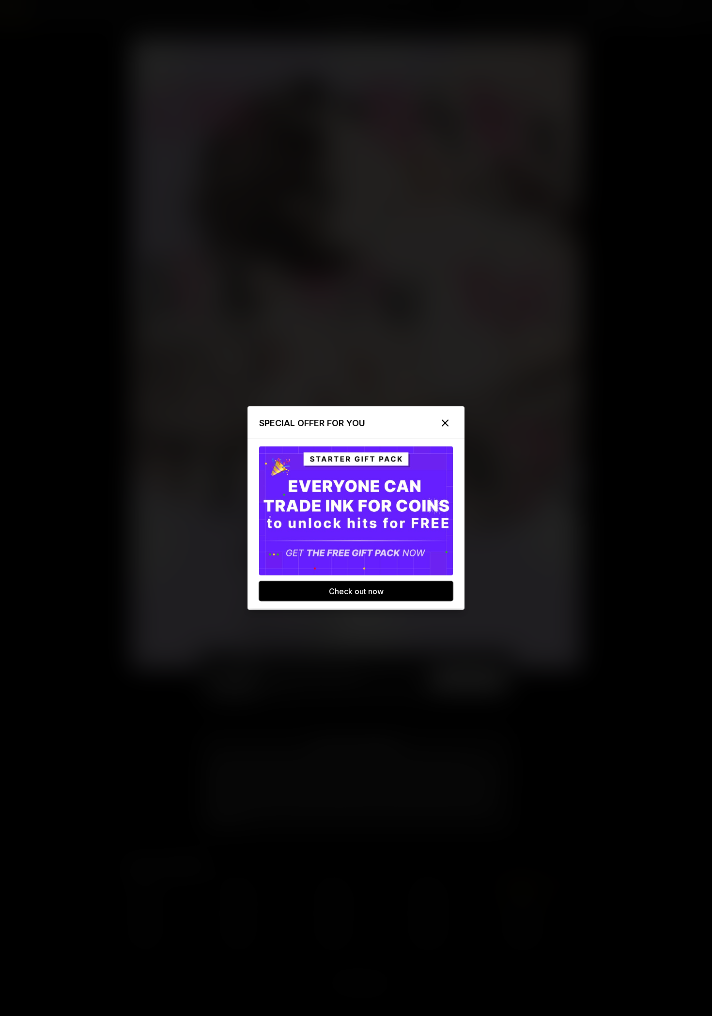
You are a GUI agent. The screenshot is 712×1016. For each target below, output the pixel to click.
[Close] (445, 423)
